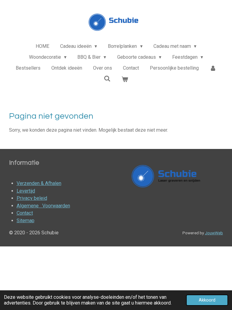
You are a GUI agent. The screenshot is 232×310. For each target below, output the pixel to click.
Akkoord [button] (207, 300)
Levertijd (26, 191)
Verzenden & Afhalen (39, 183)
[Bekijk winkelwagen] (125, 79)
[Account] (213, 68)
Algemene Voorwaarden (43, 206)
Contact (25, 213)
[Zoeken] (107, 78)
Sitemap (25, 220)
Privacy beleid (32, 198)
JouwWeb (214, 232)
